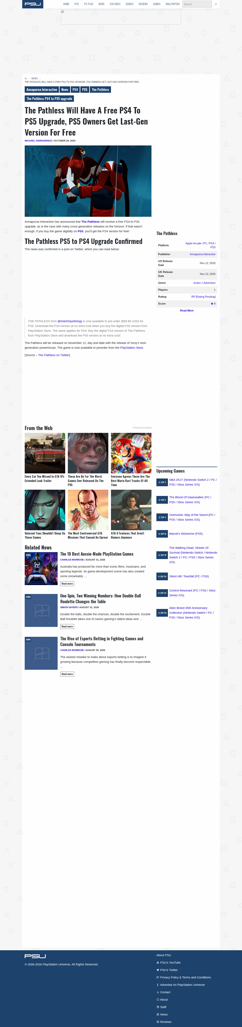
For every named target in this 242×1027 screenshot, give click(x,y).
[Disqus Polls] (88, 725)
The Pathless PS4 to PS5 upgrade (49, 98)
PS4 (75, 89)
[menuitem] (66, 4)
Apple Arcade (193, 243)
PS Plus (88, 4)
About (163, 999)
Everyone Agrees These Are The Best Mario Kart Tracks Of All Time (130, 480)
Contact (164, 992)
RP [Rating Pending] (203, 296)
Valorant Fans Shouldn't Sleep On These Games (45, 535)
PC (205, 243)
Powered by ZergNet (142, 428)
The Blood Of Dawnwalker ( (187, 497)
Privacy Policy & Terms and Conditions (185, 977)
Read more (67, 583)
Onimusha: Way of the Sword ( (189, 515)
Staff (162, 1007)
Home (66, 4)
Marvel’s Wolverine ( (182, 533)
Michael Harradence (38, 140)
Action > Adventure (204, 282)
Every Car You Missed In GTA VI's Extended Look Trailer (44, 478)
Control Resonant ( (181, 590)
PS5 (76, 4)
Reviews (143, 4)
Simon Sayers (69, 607)
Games (157, 4)
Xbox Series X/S (188, 484)
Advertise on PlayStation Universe (182, 984)
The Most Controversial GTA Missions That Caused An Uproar (88, 535)
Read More (187, 310)
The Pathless (100, 89)
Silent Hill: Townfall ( (182, 576)
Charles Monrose (72, 559)
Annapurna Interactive (42, 89)
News (102, 4)
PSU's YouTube (170, 962)
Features (115, 4)
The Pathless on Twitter (53, 355)
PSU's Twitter (168, 970)
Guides (130, 4)
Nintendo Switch (192, 552)
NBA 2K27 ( (177, 479)
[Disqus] (88, 812)
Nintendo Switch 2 (197, 479)
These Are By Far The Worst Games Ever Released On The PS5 (86, 480)
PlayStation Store (131, 347)
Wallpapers (173, 4)
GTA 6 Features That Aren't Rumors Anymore (127, 535)
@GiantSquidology (70, 321)
